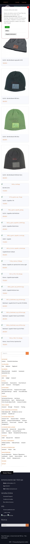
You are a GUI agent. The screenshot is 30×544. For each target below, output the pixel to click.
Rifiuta (7, 30)
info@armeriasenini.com (11, 488)
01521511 (6, 2)
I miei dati (24, 2)
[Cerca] (27, 353)
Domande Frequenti (7, 496)
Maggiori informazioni (11, 34)
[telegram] (4, 515)
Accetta (7, 27)
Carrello (17, 2)
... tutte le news (6, 512)
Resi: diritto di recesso (8, 502)
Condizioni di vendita (8, 499)
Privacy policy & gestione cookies (20, 542)
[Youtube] (10, 515)
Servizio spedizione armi (9, 509)
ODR (10, 542)
